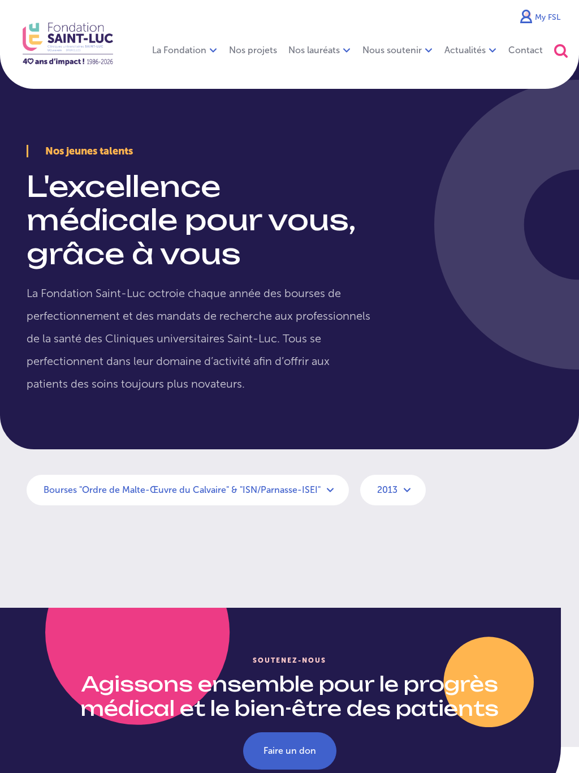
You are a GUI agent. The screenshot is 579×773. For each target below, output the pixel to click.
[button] (561, 51)
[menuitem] (253, 50)
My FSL (547, 17)
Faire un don (289, 750)
